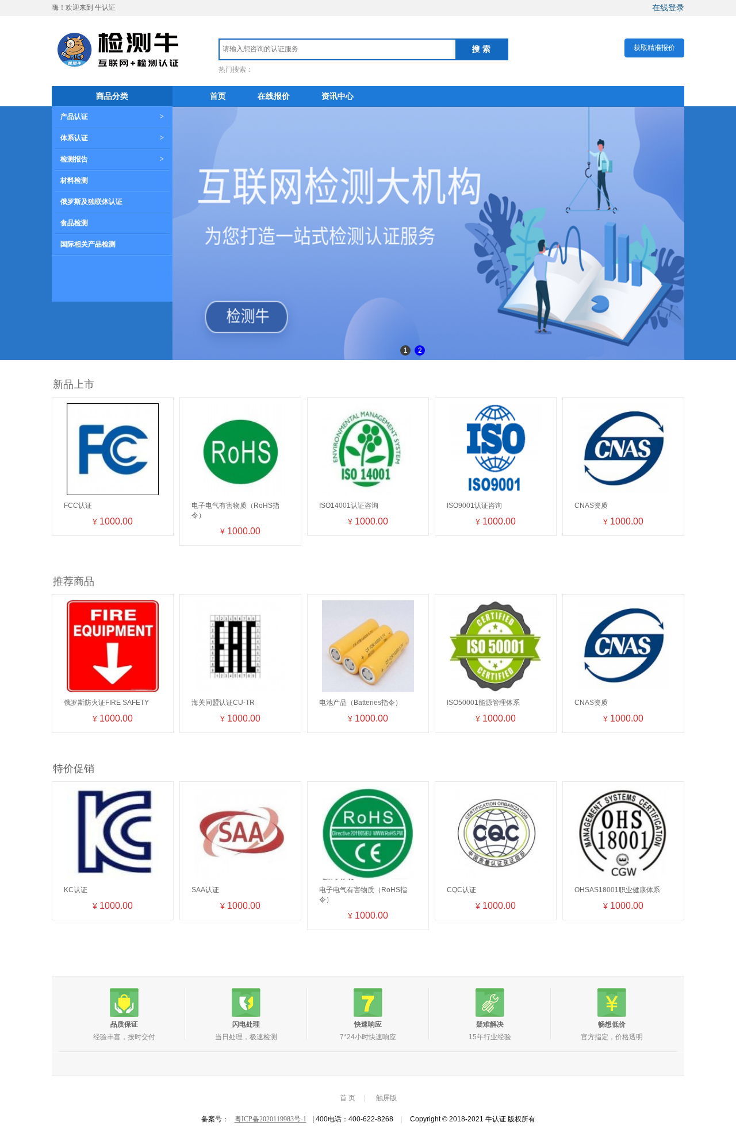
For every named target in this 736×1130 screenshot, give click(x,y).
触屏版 (386, 1098)
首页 (218, 96)
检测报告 (74, 159)
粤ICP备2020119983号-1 (270, 1119)
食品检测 (74, 223)
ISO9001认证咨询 (474, 506)
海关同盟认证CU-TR (223, 703)
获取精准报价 (654, 48)
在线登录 (668, 7)
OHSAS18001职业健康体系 (617, 890)
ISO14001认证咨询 (348, 506)
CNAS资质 (591, 506)
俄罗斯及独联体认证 (91, 202)
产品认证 (74, 117)
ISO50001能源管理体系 (483, 703)
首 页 (347, 1098)
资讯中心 (337, 96)
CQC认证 (461, 890)
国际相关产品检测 (88, 244)
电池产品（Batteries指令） (360, 703)
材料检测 (74, 180)
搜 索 (481, 48)
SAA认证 (205, 890)
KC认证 (75, 890)
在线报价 (274, 96)
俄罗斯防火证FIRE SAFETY (106, 703)
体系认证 (74, 138)
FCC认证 (78, 506)
